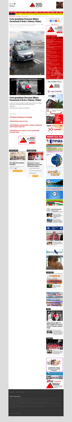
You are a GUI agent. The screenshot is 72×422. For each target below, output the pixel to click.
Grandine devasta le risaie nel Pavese (19, 121)
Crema (25, 12)
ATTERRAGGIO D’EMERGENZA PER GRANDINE (21, 117)
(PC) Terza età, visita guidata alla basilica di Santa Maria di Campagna (51, 14)
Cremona (15, 12)
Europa (44, 12)
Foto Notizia (50, 272)
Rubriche (53, 12)
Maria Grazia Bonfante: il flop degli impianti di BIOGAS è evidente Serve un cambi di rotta (24, 14)
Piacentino (30, 12)
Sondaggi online (31, 150)
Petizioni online (13, 150)
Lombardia (36, 12)
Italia (40, 12)
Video (57, 12)
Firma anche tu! (18, 170)
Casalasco (20, 12)
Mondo (48, 12)
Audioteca (49, 338)
